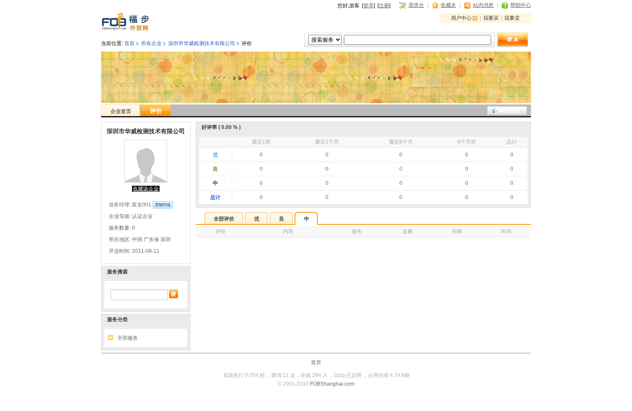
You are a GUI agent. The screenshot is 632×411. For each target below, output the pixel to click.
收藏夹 (448, 5)
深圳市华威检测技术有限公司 (201, 43)
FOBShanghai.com (332, 384)
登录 (368, 6)
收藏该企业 (507, 110)
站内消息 (483, 5)
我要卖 (512, 18)
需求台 (416, 5)
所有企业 (151, 43)
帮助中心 (520, 5)
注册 (384, 6)
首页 (129, 43)
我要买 (491, 18)
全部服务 (127, 338)
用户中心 (461, 18)
